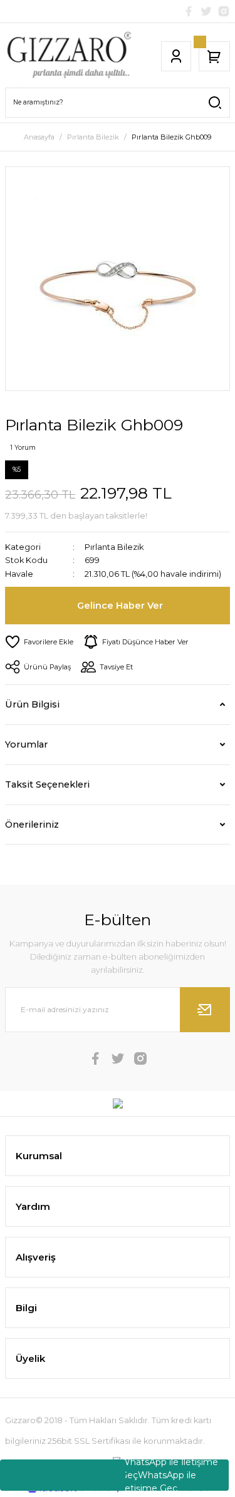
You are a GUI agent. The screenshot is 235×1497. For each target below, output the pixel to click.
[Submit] (205, 1009)
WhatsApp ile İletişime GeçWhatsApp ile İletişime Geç (169, 1475)
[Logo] (68, 56)
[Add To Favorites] (39, 641)
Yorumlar (26, 744)
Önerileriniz (32, 824)
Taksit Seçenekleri (47, 784)
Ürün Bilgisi (32, 704)
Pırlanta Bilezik (114, 547)
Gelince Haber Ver (120, 605)
